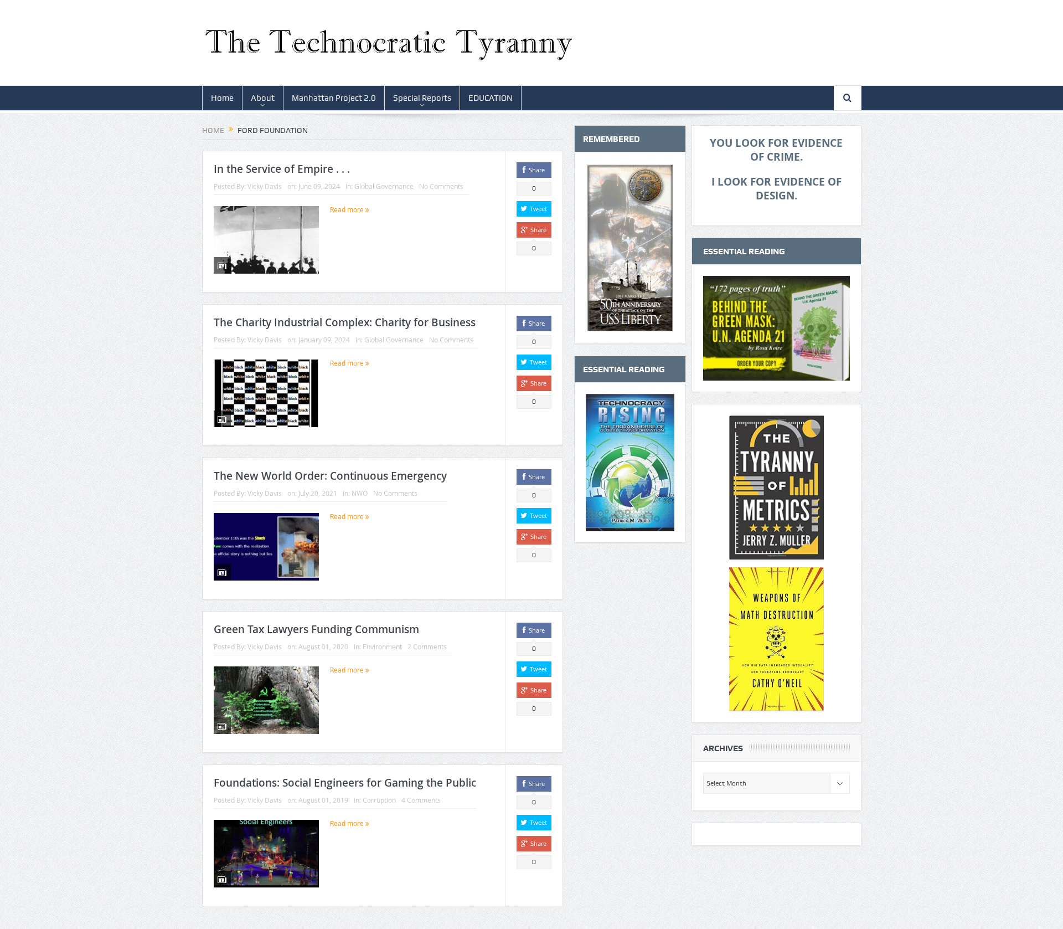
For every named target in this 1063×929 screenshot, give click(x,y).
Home (222, 98)
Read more (347, 209)
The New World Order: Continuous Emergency (330, 476)
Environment (382, 646)
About (263, 98)
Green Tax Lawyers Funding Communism (316, 629)
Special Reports (422, 98)
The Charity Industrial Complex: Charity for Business (345, 322)
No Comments (441, 186)
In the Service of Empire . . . (282, 169)
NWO (360, 493)
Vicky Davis (264, 186)
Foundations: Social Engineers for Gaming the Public (345, 783)
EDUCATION (490, 98)
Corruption (379, 799)
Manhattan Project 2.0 (334, 98)
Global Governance (384, 186)
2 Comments (427, 646)
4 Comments (421, 799)
